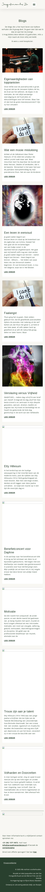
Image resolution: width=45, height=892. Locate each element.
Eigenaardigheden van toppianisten (18, 80)
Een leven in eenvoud (18, 232)
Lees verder (9, 109)
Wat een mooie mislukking (21, 150)
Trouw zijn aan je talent (19, 711)
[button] (34, 4)
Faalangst (10, 313)
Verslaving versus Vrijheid (20, 393)
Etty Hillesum (12, 466)
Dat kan (32, 852)
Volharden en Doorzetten (20, 772)
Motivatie (10, 611)
